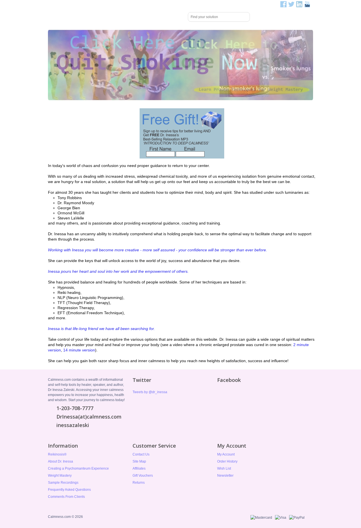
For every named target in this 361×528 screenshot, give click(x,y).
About (158, 16)
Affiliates (139, 468)
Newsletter (225, 476)
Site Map (139, 461)
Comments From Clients (66, 497)
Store (94, 16)
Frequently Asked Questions (69, 490)
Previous (47, 65)
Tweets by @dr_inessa (150, 392)
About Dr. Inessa (60, 461)
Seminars (116, 16)
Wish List (224, 468)
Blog (175, 16)
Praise (139, 16)
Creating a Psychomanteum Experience (78, 468)
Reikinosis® (57, 454)
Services (74, 16)
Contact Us (141, 454)
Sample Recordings (63, 483)
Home (55, 17)
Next (314, 65)
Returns (139, 483)
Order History (227, 461)
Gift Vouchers (143, 476)
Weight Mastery (60, 476)
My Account (226, 454)
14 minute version (79, 350)
